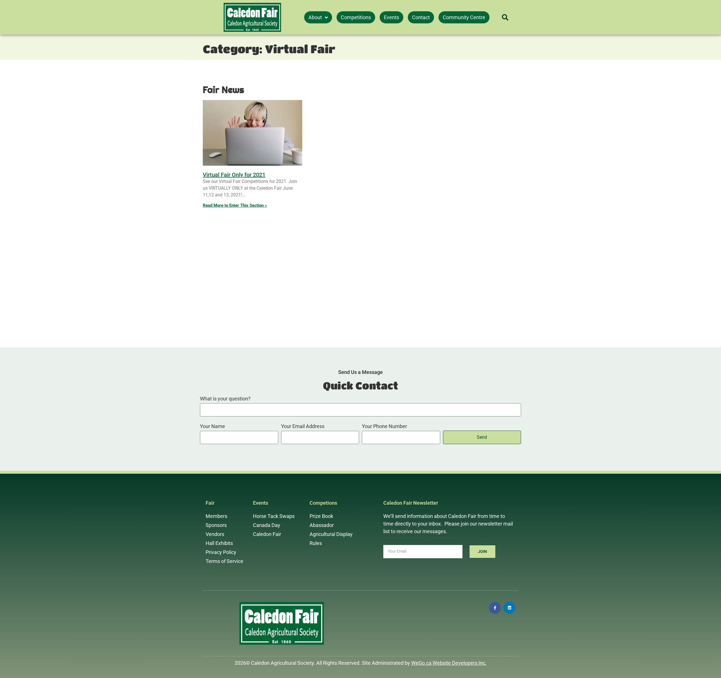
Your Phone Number (384, 426)
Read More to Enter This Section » (235, 205)
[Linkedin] (509, 608)
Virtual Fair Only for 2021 (234, 174)
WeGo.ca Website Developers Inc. (449, 663)
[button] (505, 17)
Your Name (212, 426)
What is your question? (225, 399)
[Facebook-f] (495, 608)
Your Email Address (302, 426)
